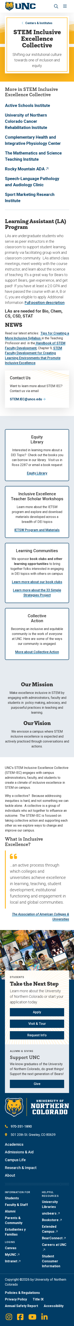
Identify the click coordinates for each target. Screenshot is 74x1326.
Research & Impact (21, 1168)
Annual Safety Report (21, 1306)
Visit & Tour (37, 1024)
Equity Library (37, 473)
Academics (14, 1144)
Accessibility (54, 1306)
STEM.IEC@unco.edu (26, 399)
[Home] (20, 6)
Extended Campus (49, 1229)
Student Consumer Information (51, 1261)
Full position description (45, 302)
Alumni (10, 1211)
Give (37, 1084)
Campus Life (15, 1160)
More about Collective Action (37, 652)
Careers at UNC (54, 1245)
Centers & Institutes (38, 23)
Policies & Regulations (22, 1293)
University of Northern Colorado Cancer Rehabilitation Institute (26, 121)
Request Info (37, 1035)
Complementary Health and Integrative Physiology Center (33, 140)
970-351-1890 (21, 1126)
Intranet (11, 1261)
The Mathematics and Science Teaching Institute (33, 156)
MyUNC (10, 1255)
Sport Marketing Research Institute (29, 197)
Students (12, 1198)
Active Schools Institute (27, 105)
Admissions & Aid (19, 1152)
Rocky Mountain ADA (25, 168)
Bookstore (50, 1220)
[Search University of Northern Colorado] (56, 6)
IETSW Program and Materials (37, 530)
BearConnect (52, 1238)
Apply (37, 1012)
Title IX (38, 1299)
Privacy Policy (16, 1299)
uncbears (49, 1213)
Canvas (10, 1248)
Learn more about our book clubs (37, 582)
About (10, 1175)
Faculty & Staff (16, 1205)
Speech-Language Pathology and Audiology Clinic (32, 181)
